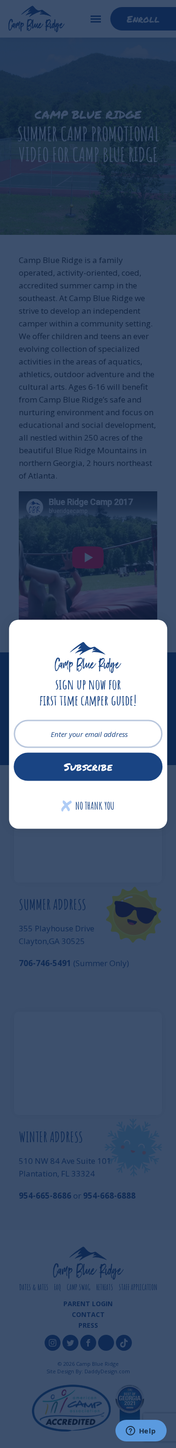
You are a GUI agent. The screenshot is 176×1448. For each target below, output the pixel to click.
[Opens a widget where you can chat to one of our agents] (141, 1431)
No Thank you (88, 805)
